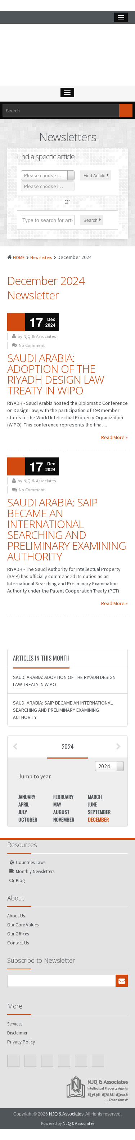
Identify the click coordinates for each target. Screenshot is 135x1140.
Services (14, 1024)
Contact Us (18, 943)
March (95, 796)
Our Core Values (23, 925)
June (92, 804)
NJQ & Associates (66, 1114)
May (57, 804)
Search (91, 220)
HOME (18, 257)
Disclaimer (17, 1033)
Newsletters (41, 257)
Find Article (94, 175)
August (61, 811)
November (63, 819)
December (98, 819)
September (99, 811)
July (22, 811)
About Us (16, 916)
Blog (20, 880)
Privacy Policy (21, 1042)
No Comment (32, 345)
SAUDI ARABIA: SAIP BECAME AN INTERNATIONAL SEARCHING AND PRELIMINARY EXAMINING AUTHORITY (66, 529)
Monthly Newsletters (35, 871)
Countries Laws (30, 862)
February (63, 796)
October (27, 819)
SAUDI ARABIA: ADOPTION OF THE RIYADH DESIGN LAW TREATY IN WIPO (55, 374)
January (26, 796)
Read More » (114, 437)
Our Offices (18, 934)
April (23, 804)
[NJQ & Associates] (67, 56)
